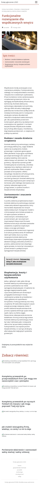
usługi (19, 476)
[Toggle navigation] (36, 2)
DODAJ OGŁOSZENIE (7, 9)
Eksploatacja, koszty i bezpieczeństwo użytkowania (17, 65)
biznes (19, 465)
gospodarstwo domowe (19, 468)
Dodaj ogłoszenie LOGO (9, 2)
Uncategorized (19, 474)
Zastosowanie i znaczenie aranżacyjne (17, 62)
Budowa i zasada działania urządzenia (17, 59)
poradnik (17, 9)
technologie (19, 472)
